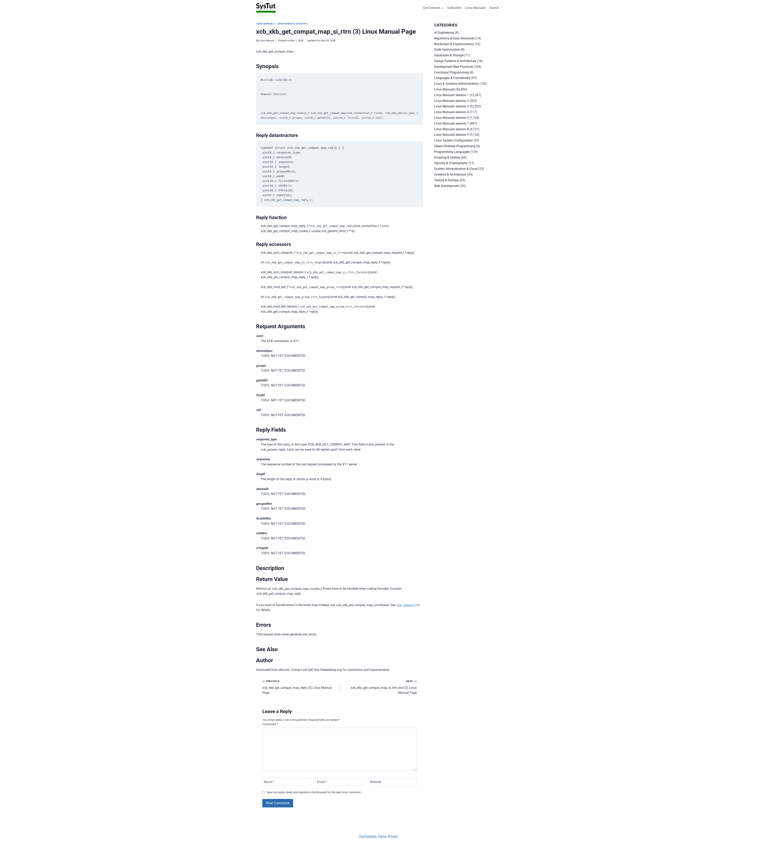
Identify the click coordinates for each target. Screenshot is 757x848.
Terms (382, 836)
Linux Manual (266, 40)
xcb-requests (405, 605)
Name (269, 782)
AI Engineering (444, 32)
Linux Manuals (475, 8)
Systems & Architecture (450, 174)
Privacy (393, 836)
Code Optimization (447, 49)
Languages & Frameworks (452, 78)
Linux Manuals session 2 (451, 101)
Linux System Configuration (453, 140)
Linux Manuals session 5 (451, 118)
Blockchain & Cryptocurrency (454, 44)
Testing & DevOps (446, 180)
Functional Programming (451, 72)
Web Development (446, 186)
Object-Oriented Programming (454, 146)
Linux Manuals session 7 (451, 123)
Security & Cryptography (451, 163)
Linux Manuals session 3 (292, 23)
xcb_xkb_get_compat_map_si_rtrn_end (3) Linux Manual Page (384, 687)
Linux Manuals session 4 (451, 112)
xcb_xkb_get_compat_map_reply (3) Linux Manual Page (297, 687)
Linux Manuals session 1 (451, 95)
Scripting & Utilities (447, 157)
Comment (270, 724)
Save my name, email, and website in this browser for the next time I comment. (314, 792)
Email (322, 782)
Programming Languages (452, 152)
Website (375, 782)
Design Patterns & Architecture (455, 61)
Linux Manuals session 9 (451, 135)
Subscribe (454, 8)
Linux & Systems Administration (456, 84)
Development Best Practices (453, 67)
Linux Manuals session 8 (451, 129)
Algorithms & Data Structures (454, 38)
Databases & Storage (448, 55)
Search (494, 8)
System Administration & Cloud (455, 169)
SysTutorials (367, 836)
